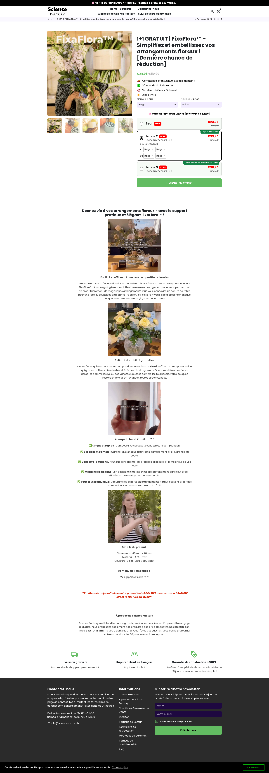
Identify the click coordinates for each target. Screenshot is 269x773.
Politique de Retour (130, 722)
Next (128, 73)
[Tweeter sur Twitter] (211, 19)
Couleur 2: (190, 99)
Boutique (127, 9)
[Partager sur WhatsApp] (218, 19)
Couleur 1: (146, 99)
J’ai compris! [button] (253, 767)
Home (114, 9)
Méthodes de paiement (133, 735)
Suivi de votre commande (154, 14)
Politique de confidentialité (128, 742)
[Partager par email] (221, 19)
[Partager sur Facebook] (208, 19)
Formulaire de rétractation (127, 728)
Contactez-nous (148, 9)
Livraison (124, 717)
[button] (179, 123)
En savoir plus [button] (120, 767)
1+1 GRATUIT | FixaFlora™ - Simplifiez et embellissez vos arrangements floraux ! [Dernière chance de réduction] (109, 19)
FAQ (121, 749)
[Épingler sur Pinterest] (214, 19)
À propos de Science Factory (116, 14)
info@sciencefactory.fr (63, 723)
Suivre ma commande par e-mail (175, 721)
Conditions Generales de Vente (134, 710)
